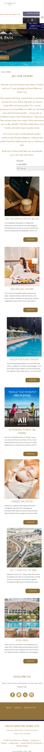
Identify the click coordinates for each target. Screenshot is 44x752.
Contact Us (35, 740)
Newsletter (30, 708)
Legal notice (13, 743)
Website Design (22, 746)
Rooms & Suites (13, 26)
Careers (4, 743)
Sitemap (25, 740)
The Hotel (4, 26)
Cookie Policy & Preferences (31, 743)
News (8, 708)
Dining (22, 26)
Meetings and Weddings (33, 26)
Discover (30, 239)
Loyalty (17, 708)
